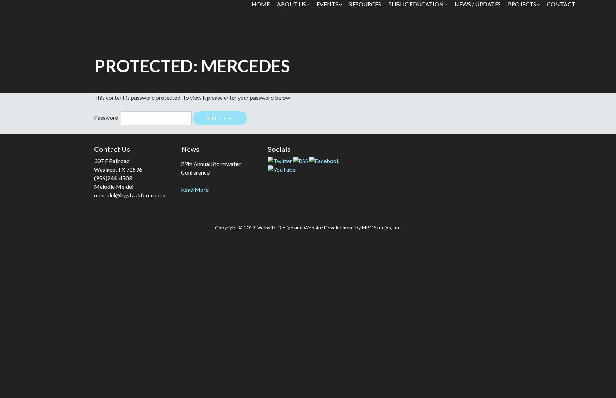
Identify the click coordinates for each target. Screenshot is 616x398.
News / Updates (478, 4)
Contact (561, 4)
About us (291, 4)
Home (261, 4)
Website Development (329, 227)
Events (327, 4)
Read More (195, 189)
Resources (365, 4)
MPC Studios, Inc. (381, 227)
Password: (107, 117)
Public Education (416, 4)
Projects (522, 4)
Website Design (275, 227)
